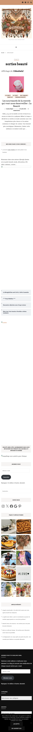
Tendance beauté (20, 97)
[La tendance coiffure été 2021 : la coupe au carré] (23, 542)
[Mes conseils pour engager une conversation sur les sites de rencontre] (23, 574)
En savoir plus (16, 728)
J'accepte (16, 724)
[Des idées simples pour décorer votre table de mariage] (8, 589)
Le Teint (15, 95)
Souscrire (6, 477)
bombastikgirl (9, 108)
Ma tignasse (24, 95)
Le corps (7, 95)
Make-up (10, 97)
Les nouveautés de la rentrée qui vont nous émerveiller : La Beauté (16, 103)
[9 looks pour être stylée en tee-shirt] (8, 558)
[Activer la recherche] (31, 2)
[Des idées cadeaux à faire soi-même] (23, 589)
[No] (31, 723)
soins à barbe (11, 149)
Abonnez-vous (7, 678)
